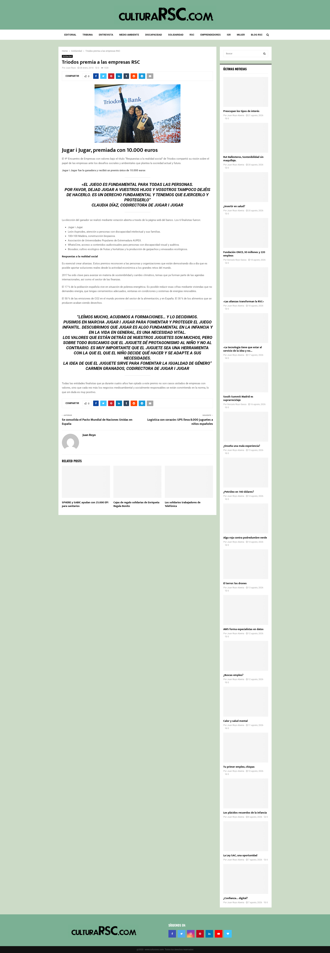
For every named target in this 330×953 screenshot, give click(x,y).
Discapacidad (153, 34)
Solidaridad (175, 34)
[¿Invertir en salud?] (245, 187)
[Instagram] (191, 934)
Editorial (70, 34)
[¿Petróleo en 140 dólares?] (245, 472)
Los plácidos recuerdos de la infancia (245, 812)
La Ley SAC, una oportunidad (240, 855)
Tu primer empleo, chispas (239, 767)
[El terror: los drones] (245, 564)
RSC (192, 34)
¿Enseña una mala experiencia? (241, 446)
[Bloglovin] (228, 934)
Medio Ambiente (129, 34)
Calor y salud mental (235, 721)
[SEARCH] (264, 53)
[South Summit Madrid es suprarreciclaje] (245, 377)
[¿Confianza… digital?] (245, 879)
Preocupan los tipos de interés (241, 111)
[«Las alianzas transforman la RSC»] (245, 282)
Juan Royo (71, 68)
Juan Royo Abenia (235, 115)
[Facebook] (172, 934)
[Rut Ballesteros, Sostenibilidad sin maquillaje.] (245, 138)
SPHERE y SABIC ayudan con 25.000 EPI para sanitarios (85, 504)
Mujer (241, 34)
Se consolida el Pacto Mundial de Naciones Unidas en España (97, 422)
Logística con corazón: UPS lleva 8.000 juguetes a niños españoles (180, 422)
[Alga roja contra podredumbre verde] (245, 518)
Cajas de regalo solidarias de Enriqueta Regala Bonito (136, 504)
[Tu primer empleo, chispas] (245, 748)
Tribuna (87, 34)
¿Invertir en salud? (234, 206)
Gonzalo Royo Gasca (236, 260)
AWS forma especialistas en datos (243, 629)
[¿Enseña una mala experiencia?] (245, 427)
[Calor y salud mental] (245, 702)
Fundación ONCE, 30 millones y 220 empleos (244, 254)
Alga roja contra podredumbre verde (245, 537)
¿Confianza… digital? (235, 898)
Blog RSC (256, 34)
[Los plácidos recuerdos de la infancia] (245, 793)
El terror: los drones (235, 583)
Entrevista (106, 34)
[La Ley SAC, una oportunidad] (245, 836)
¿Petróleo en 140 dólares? (238, 492)
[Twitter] (181, 934)
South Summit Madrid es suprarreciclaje (238, 398)
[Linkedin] (209, 934)
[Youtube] (218, 934)
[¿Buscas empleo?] (245, 656)
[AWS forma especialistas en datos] (245, 610)
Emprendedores (210, 34)
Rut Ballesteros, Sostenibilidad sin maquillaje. (243, 159)
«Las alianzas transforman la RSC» (243, 301)
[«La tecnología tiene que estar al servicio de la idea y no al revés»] (245, 328)
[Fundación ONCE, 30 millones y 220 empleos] (245, 233)
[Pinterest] (200, 934)
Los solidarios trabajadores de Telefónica (182, 504)
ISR (229, 34)
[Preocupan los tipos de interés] (245, 92)
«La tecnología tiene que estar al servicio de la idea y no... (242, 349)
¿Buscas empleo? (233, 675)
